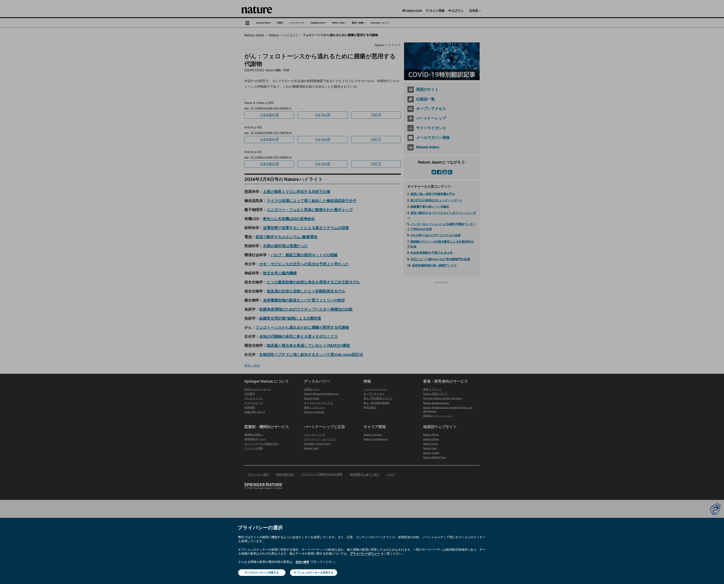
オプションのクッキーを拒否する (313, 572)
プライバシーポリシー (365, 553)
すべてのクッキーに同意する (262, 572)
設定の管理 (302, 561)
